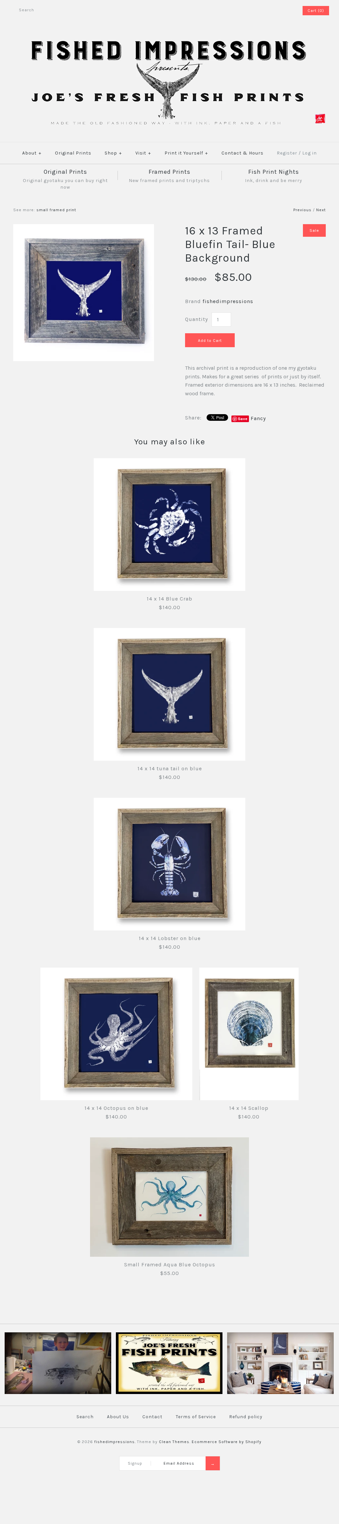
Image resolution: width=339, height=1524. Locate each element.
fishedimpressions (228, 301)
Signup (135, 1463)
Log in (309, 153)
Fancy (258, 418)
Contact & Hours (242, 153)
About (31, 153)
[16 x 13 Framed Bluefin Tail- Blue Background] (83, 228)
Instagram (287, 10)
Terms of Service (196, 1417)
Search (85, 1417)
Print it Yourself (186, 153)
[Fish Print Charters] (58, 1392)
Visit (143, 153)
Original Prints (73, 153)
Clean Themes (174, 1441)
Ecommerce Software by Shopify (227, 1441)
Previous (302, 210)
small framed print (56, 210)
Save (243, 418)
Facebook (279, 10)
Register (287, 153)
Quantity (196, 319)
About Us (118, 1417)
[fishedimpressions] (169, 39)
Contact (152, 1417)
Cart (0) (316, 10)
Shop (113, 153)
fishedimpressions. (115, 1441)
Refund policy (246, 1417)
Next (321, 210)
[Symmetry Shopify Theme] (169, 1392)
